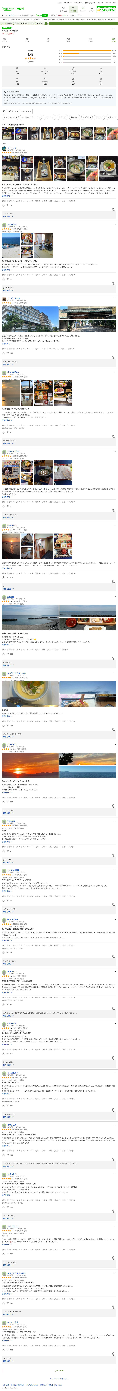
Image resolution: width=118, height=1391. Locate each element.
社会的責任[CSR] (32, 1385)
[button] (8, 133)
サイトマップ (78, 3)
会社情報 (6, 1385)
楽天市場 (100, 3)
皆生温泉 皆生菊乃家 (10, 31)
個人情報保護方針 (17, 1385)
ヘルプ (59, 3)
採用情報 (43, 1385)
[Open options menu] (114, 147)
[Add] (113, 29)
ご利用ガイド (68, 3)
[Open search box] (4, 111)
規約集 (51, 1385)
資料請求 (58, 1385)
